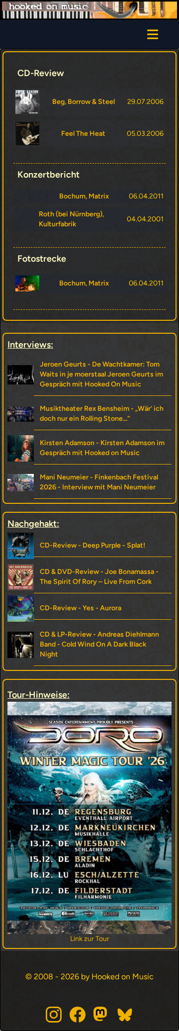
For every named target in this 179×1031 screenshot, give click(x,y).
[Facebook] (78, 1015)
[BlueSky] (125, 1015)
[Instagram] (54, 1015)
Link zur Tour (77, 939)
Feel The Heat (83, 133)
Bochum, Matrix (84, 196)
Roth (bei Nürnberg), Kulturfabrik (71, 219)
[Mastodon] (101, 1015)
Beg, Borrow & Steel (83, 101)
